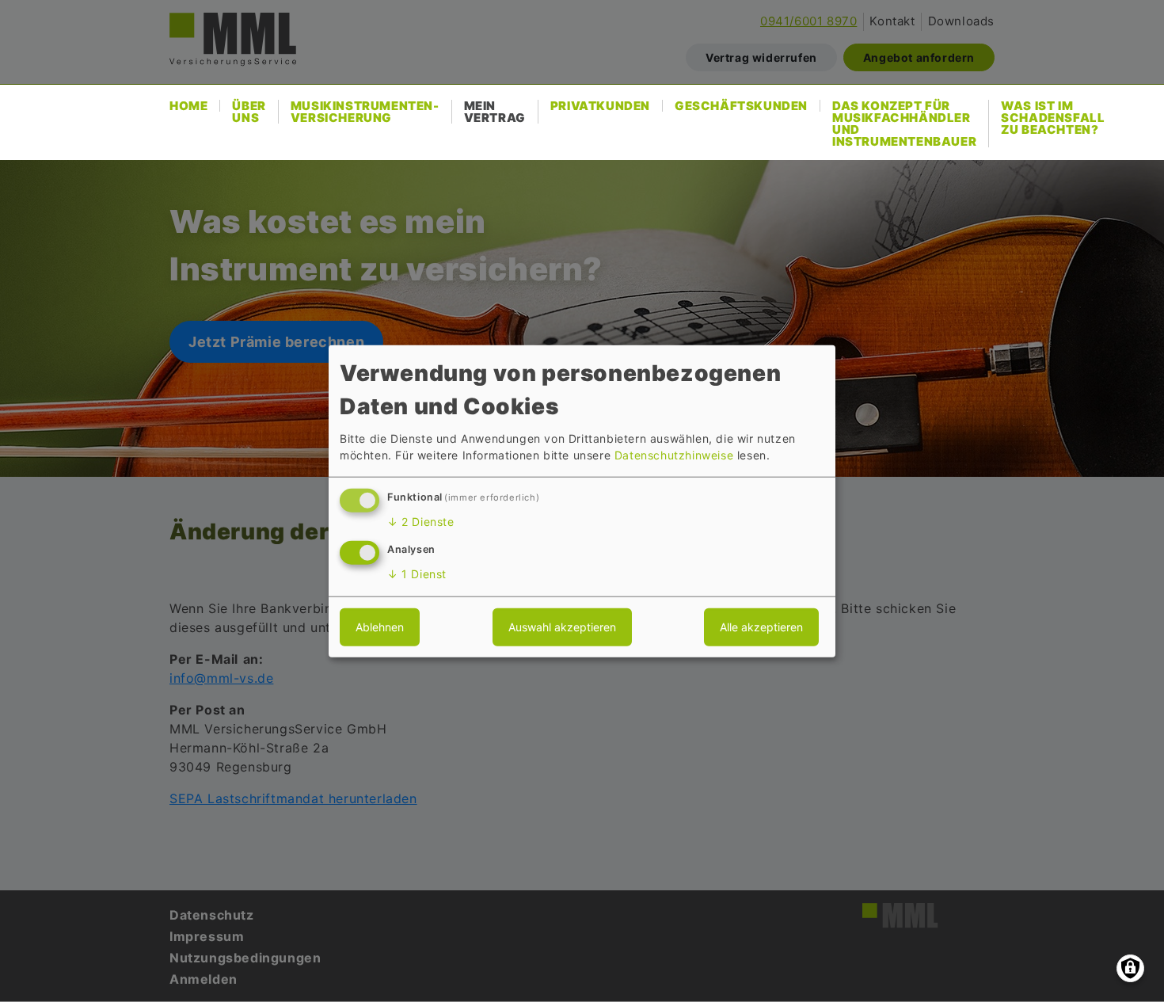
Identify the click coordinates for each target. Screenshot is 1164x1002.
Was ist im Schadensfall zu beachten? (1053, 117)
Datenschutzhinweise (673, 455)
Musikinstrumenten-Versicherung (365, 112)
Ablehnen (380, 627)
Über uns (248, 112)
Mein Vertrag (495, 112)
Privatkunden (600, 106)
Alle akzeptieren (761, 627)
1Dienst (417, 574)
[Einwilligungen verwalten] (1130, 968)
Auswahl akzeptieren (562, 627)
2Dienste (421, 521)
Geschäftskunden (741, 106)
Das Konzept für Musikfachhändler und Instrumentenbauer (904, 123)
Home (188, 106)
